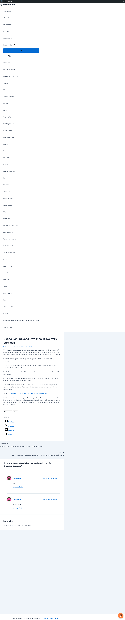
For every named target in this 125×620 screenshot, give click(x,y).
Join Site (6, 273)
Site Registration (8, 124)
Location (6, 279)
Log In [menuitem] (5, 1)
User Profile (7, 117)
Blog (4, 212)
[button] (13, 45)
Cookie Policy (7, 38)
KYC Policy (6, 31)
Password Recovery (9, 293)
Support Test (7, 205)
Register (6, 103)
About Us (6, 18)
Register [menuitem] (10, 1)
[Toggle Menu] (21, 50)
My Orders (6, 157)
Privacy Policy (7, 45)
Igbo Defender (7, 4)
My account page (9, 69)
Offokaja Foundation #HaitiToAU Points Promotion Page (21, 320)
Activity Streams (8, 97)
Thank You (6, 191)
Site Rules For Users (9, 252)
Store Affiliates (8, 232)
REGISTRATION (8, 266)
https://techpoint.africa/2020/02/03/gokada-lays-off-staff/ (28, 393)
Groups (5, 83)
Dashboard (6, 151)
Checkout (6, 63)
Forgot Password (8, 130)
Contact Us (7, 11)
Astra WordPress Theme (50, 618)
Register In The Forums (10, 225)
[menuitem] (1, 1)
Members (6, 90)
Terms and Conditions (10, 239)
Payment (6, 185)
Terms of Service (8, 307)
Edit (4, 178)
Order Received (8, 198)
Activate (6, 110)
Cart (10, 56)
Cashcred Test (8, 246)
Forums (5, 164)
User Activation (8, 327)
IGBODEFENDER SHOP (10, 76)
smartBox (17, 478)
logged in (15, 525)
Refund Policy (7, 24)
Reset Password (8, 137)
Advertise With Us (9, 171)
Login (5, 259)
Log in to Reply (18, 487)
